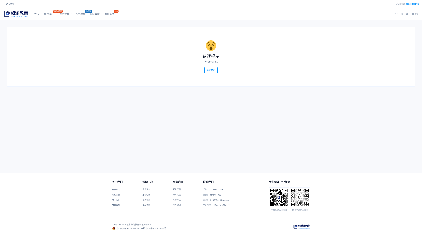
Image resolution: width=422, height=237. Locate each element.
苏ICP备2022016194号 (155, 228)
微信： (206, 194)
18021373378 (412, 3)
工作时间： (208, 205)
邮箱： (206, 199)
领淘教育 (135, 224)
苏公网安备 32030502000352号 (130, 228)
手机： (206, 189)
